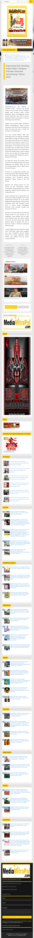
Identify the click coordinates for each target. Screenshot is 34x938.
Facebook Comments (23, 307)
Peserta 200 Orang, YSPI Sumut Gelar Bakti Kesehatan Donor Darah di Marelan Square (20, 851)
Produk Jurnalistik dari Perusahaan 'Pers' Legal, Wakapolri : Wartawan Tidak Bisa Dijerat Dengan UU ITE (19, 484)
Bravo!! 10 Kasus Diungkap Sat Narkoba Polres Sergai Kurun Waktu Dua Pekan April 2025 (19, 774)
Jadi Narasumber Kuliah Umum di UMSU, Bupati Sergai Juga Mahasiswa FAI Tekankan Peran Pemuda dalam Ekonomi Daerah (20, 628)
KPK (18, 55)
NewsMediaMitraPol (9, 56)
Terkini (5, 704)
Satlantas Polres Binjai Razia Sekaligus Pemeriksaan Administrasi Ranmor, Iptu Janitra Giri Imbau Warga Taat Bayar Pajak (20, 577)
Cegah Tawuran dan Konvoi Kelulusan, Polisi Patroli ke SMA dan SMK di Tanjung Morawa (20, 619)
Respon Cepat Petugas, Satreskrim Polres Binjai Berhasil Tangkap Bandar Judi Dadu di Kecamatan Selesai (19, 594)
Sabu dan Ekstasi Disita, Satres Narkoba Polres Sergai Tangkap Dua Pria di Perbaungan (19, 698)
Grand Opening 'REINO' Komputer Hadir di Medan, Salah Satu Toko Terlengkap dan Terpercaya (19, 758)
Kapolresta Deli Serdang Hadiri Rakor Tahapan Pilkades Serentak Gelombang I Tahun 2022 (16, 59)
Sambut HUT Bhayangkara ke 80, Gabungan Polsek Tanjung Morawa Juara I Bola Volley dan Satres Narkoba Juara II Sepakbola (20, 791)
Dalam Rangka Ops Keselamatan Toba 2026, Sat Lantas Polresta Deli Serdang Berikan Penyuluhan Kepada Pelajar (20, 646)
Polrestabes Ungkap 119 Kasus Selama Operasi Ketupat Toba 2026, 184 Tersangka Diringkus (20, 715)
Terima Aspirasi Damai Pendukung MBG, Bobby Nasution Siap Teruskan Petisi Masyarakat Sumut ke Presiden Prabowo (19, 611)
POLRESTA (16, 57)
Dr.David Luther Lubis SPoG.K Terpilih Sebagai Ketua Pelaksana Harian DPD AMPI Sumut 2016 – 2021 (19, 492)
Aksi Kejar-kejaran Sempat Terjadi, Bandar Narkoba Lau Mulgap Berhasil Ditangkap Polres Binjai (19, 741)
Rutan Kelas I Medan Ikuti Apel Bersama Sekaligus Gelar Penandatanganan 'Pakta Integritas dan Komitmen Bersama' (20, 551)
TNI (28, 57)
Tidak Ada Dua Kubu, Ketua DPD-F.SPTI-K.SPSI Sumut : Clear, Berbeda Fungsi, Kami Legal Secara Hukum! (19, 499)
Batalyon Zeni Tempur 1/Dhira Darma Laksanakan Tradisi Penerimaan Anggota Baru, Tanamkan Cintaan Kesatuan (19, 477)
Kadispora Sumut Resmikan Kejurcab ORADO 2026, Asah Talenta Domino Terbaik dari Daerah (19, 808)
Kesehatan (13, 55)
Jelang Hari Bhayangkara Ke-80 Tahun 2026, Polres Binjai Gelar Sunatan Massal (20, 825)
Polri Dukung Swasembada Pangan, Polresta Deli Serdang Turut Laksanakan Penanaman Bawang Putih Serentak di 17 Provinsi (20, 663)
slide (25, 57)
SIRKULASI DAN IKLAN (10, 886)
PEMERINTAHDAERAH (20, 56)
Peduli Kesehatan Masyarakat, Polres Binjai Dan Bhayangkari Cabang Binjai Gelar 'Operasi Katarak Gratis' (19, 833)
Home (8, 55)
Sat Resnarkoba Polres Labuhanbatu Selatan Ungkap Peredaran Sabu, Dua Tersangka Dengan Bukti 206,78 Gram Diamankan (20, 585)
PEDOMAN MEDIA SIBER (11, 889)
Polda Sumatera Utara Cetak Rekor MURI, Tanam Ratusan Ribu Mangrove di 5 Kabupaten (19, 470)
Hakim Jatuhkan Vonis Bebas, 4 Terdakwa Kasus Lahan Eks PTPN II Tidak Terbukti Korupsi (19, 513)
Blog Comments (11, 307)
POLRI (21, 57)
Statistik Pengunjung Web (7, 929)
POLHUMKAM (9, 57)
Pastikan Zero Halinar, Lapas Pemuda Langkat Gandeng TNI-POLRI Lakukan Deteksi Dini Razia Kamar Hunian (20, 766)
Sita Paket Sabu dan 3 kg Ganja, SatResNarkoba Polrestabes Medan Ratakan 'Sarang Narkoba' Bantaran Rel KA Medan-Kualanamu (19, 672)
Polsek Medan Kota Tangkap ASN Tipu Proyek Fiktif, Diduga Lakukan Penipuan (20, 567)
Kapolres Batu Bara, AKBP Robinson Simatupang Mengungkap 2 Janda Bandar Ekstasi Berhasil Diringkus (19, 463)
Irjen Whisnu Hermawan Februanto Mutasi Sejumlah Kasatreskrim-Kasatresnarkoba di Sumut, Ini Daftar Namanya (19, 689)
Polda (28, 56)
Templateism (14, 935)
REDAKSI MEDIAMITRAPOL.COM (13, 883)
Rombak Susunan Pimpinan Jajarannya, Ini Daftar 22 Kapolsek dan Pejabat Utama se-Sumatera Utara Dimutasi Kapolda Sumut (20, 681)
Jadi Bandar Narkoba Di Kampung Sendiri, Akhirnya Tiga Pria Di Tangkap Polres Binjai (19, 733)
